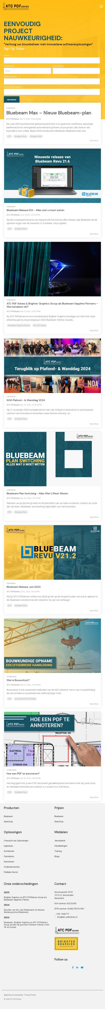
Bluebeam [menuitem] (8, 816)
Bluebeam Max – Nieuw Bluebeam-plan (48, 113)
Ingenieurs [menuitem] (8, 846)
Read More (94, 141)
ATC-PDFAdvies (13, 215)
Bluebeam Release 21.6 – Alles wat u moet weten (35, 210)
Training (58, 851)
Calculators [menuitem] (9, 856)
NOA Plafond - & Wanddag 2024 (26, 400)
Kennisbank (59, 840)
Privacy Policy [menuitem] (30, 995)
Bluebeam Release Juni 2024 (24, 587)
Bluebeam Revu (21, 136)
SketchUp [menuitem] (8, 821)
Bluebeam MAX (36, 136)
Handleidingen (60, 846)
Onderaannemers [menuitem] (12, 867)
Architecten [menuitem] (9, 851)
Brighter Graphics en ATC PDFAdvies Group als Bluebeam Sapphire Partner (25, 898)
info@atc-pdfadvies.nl (67, 917)
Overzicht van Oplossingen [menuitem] (16, 840)
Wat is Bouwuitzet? (18, 680)
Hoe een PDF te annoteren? (23, 773)
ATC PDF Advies (39, 325)
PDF (9, 136)
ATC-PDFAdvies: (13, 119)
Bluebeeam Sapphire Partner (19, 325)
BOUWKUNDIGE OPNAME (25, 699)
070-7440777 (63, 914)
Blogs (57, 856)
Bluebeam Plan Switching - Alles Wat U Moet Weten (37, 493)
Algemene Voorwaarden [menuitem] (13, 995)
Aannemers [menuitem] (9, 861)
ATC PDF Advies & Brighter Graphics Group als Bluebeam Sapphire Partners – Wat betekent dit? (52, 305)
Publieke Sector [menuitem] (11, 872)
